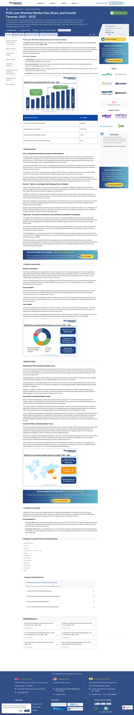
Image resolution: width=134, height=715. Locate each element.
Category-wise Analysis (10, 54)
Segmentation (19, 35)
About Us (74, 3)
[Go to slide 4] (111, 34)
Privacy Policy (36, 707)
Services (52, 3)
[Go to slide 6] (114, 34)
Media (63, 3)
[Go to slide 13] (125, 34)
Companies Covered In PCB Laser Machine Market (12, 71)
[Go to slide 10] (120, 34)
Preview (9, 35)
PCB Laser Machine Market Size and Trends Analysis (11, 42)
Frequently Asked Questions (11, 79)
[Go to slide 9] (119, 34)
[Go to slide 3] (109, 34)
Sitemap (34, 710)
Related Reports (10, 84)
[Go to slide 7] (116, 34)
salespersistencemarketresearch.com (68, 674)
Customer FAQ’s (37, 704)
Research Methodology (48, 35)
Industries (40, 3)
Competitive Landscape (9, 64)
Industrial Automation (64, 30)
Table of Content (32, 35)
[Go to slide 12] (123, 34)
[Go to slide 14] (126, 34)
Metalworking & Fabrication (16, 9)
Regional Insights (11, 59)
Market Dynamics (11, 48)
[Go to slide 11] (122, 34)
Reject (20, 710)
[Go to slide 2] (107, 34)
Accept (27, 710)
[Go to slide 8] (117, 34)
